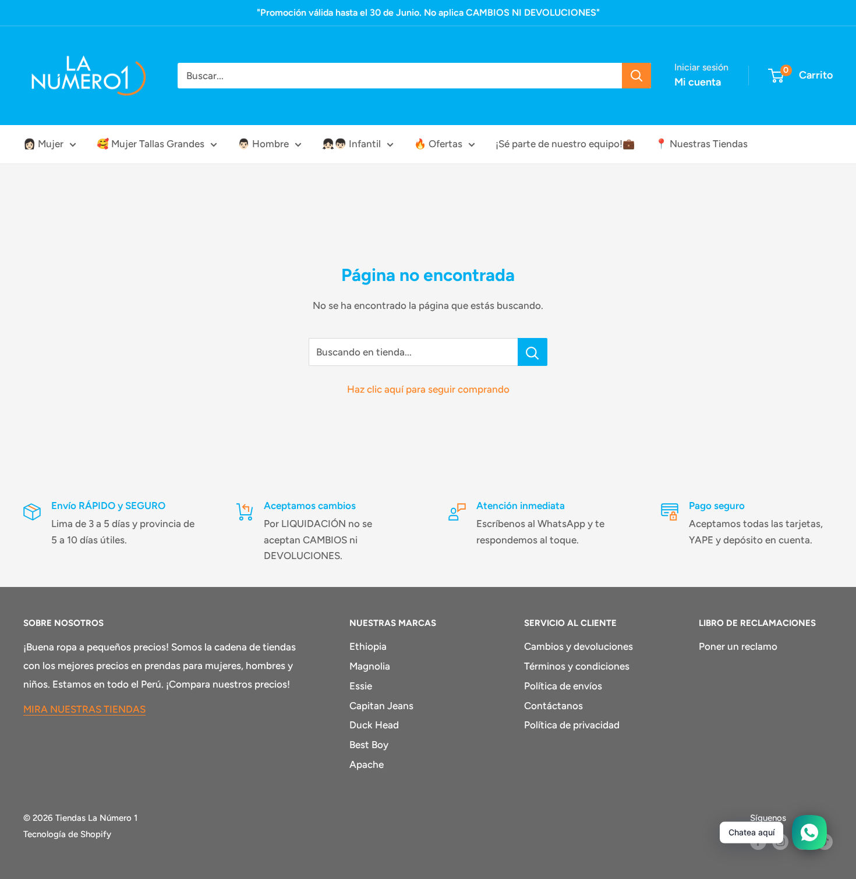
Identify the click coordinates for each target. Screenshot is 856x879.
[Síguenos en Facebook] (758, 841)
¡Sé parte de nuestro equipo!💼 (565, 144)
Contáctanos (553, 705)
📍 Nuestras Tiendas (701, 144)
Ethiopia (368, 646)
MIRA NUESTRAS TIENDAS (84, 709)
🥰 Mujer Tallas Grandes (150, 144)
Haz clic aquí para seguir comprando (428, 389)
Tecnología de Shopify (67, 834)
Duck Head (374, 725)
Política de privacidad (572, 725)
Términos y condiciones (576, 666)
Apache (366, 764)
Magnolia (369, 666)
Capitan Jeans (381, 705)
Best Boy (368, 744)
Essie (360, 686)
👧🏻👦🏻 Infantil (351, 144)
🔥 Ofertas (438, 144)
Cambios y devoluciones (578, 646)
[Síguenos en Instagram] (780, 841)
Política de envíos (563, 686)
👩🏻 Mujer (43, 144)
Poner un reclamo (738, 646)
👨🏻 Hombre (263, 144)
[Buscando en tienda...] (532, 352)
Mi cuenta (697, 82)
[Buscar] (636, 75)
